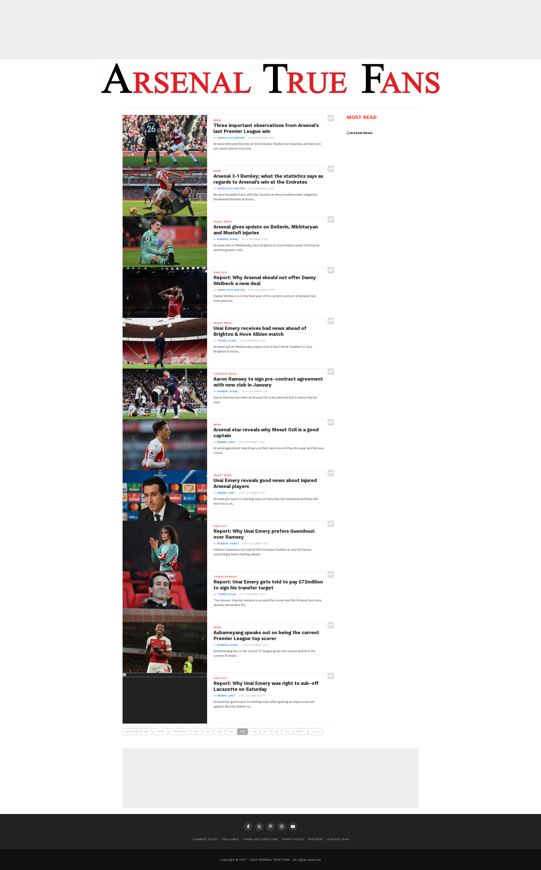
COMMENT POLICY (205, 839)
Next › (300, 731)
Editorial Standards (268, 102)
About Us (238, 102)
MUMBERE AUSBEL (228, 239)
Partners (315, 839)
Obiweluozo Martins (231, 138)
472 (287, 731)
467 (230, 731)
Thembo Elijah (226, 340)
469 (254, 731)
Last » (315, 731)
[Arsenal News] (360, 133)
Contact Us (301, 102)
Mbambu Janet (226, 442)
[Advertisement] (270, 29)
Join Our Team (338, 839)
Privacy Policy (293, 839)
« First (160, 731)
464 (196, 731)
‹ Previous (179, 731)
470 (265, 731)
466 (219, 731)
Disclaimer (230, 839)
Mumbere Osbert (228, 543)
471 (277, 731)
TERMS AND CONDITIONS (260, 839)
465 (207, 731)
